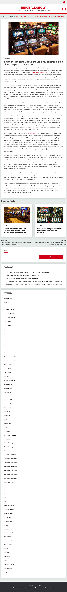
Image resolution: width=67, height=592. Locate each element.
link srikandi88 (8, 529)
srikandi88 (7, 560)
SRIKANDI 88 (8, 321)
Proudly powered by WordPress (22, 588)
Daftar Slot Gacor (9, 482)
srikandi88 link (8, 568)
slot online (7, 396)
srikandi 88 (7, 411)
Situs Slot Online (8, 306)
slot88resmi (7, 517)
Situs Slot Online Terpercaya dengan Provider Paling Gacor (22, 278)
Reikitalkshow (33, 7)
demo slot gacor (8, 513)
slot (5, 329)
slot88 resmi (7, 431)
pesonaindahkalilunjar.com (39, 72)
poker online (7, 415)
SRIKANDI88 (8, 298)
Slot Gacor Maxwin (9, 486)
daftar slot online (9, 505)
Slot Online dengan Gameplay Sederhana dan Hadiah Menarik (49, 230)
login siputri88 (8, 400)
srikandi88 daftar (9, 564)
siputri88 (6, 376)
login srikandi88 (8, 364)
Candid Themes (49, 588)
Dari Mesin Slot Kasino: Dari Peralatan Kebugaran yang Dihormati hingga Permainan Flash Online (33, 281)
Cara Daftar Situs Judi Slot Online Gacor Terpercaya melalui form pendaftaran (15, 230)
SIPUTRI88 (7, 368)
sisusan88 (7, 556)
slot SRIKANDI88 (9, 310)
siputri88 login (8, 552)
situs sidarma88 (8, 533)
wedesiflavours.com (9, 380)
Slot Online (7, 58)
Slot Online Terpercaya (10, 443)
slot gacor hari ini (9, 509)
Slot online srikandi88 (10, 357)
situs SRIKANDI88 (9, 317)
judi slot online (32, 133)
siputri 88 (6, 572)
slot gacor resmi (8, 521)
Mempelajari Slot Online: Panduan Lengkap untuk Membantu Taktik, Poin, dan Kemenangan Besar (33, 284)
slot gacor (7, 525)
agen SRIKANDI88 (9, 314)
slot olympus (7, 439)
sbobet (6, 419)
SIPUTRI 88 (7, 372)
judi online (6, 302)
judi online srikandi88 (10, 361)
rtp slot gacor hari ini (10, 435)
